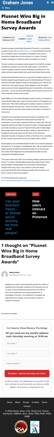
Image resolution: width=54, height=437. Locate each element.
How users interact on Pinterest (39, 209)
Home (9, 402)
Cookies (35, 402)
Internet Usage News (30, 38)
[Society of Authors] (35, 433)
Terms (44, 402)
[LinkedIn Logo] (47, 2)
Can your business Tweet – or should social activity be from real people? (12, 217)
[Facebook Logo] (52, 2)
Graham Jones (18, 2)
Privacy (26, 402)
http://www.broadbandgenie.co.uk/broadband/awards (20, 181)
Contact (27, 406)
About (17, 402)
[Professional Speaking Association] (21, 433)
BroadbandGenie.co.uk (25, 51)
